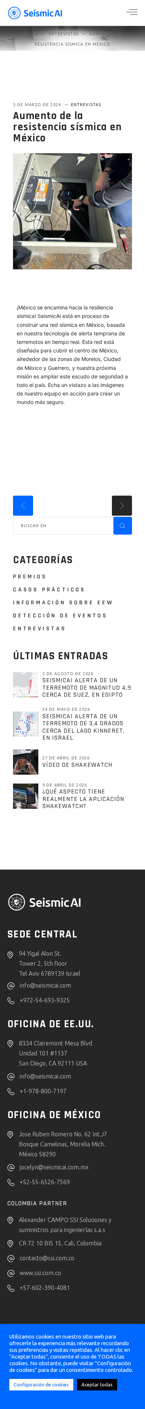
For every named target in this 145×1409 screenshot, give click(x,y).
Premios (30, 577)
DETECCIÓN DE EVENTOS (60, 616)
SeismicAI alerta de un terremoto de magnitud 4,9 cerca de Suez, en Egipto (86, 687)
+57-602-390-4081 (45, 1287)
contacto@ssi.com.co (47, 1258)
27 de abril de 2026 (66, 758)
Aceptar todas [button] (97, 1384)
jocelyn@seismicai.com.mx (54, 1167)
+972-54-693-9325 (45, 1000)
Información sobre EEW (63, 603)
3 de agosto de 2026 (67, 673)
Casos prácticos (49, 590)
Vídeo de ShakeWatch (77, 765)
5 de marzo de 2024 (37, 104)
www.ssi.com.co (40, 1273)
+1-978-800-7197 (43, 1091)
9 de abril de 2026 (64, 785)
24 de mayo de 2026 (66, 709)
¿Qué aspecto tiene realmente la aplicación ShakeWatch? (83, 799)
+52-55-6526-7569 (45, 1182)
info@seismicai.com (45, 985)
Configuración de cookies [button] (41, 1384)
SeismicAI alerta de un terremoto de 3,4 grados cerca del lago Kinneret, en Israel (83, 727)
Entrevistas (64, 34)
